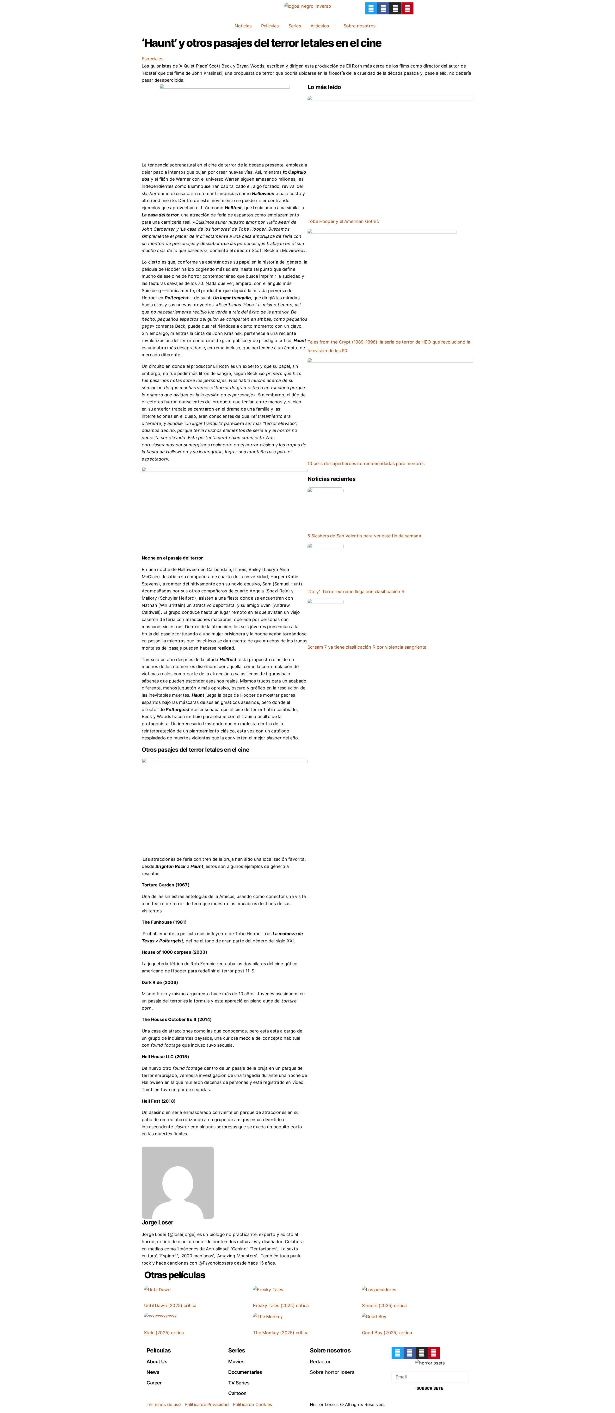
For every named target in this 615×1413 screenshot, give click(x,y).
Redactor (320, 1361)
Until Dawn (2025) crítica (170, 1305)
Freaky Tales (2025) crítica (281, 1305)
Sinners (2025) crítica (384, 1305)
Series (295, 25)
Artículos (320, 25)
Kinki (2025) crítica (164, 1332)
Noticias (243, 25)
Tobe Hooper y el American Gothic (343, 221)
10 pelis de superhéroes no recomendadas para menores (366, 463)
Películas (270, 25)
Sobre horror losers (332, 1372)
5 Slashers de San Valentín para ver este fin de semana (364, 535)
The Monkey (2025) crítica (280, 1332)
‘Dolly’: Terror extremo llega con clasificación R (356, 591)
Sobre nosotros (360, 25)
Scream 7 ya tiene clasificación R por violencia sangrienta (367, 647)
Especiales (152, 58)
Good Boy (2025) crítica (387, 1332)
